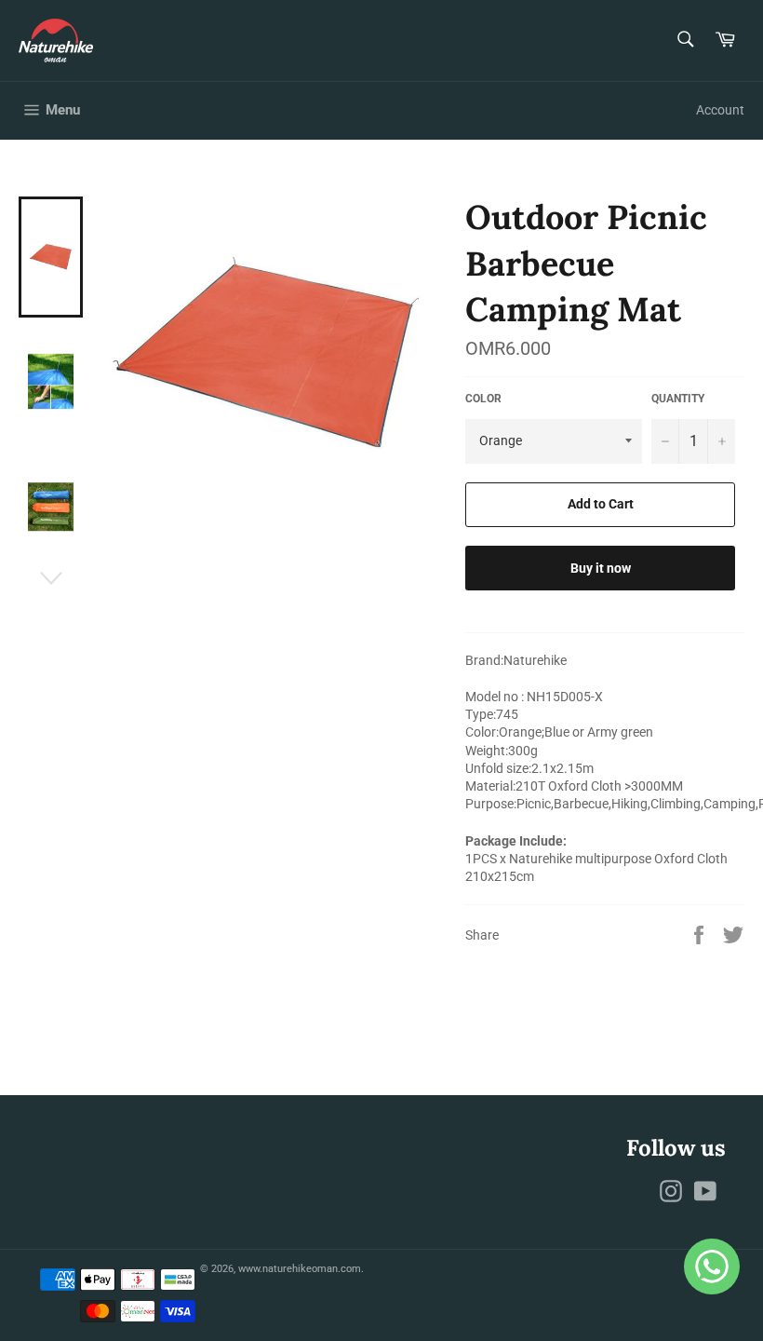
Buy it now (600, 568)
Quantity (677, 398)
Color (483, 398)
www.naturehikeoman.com (299, 1269)
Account (720, 109)
